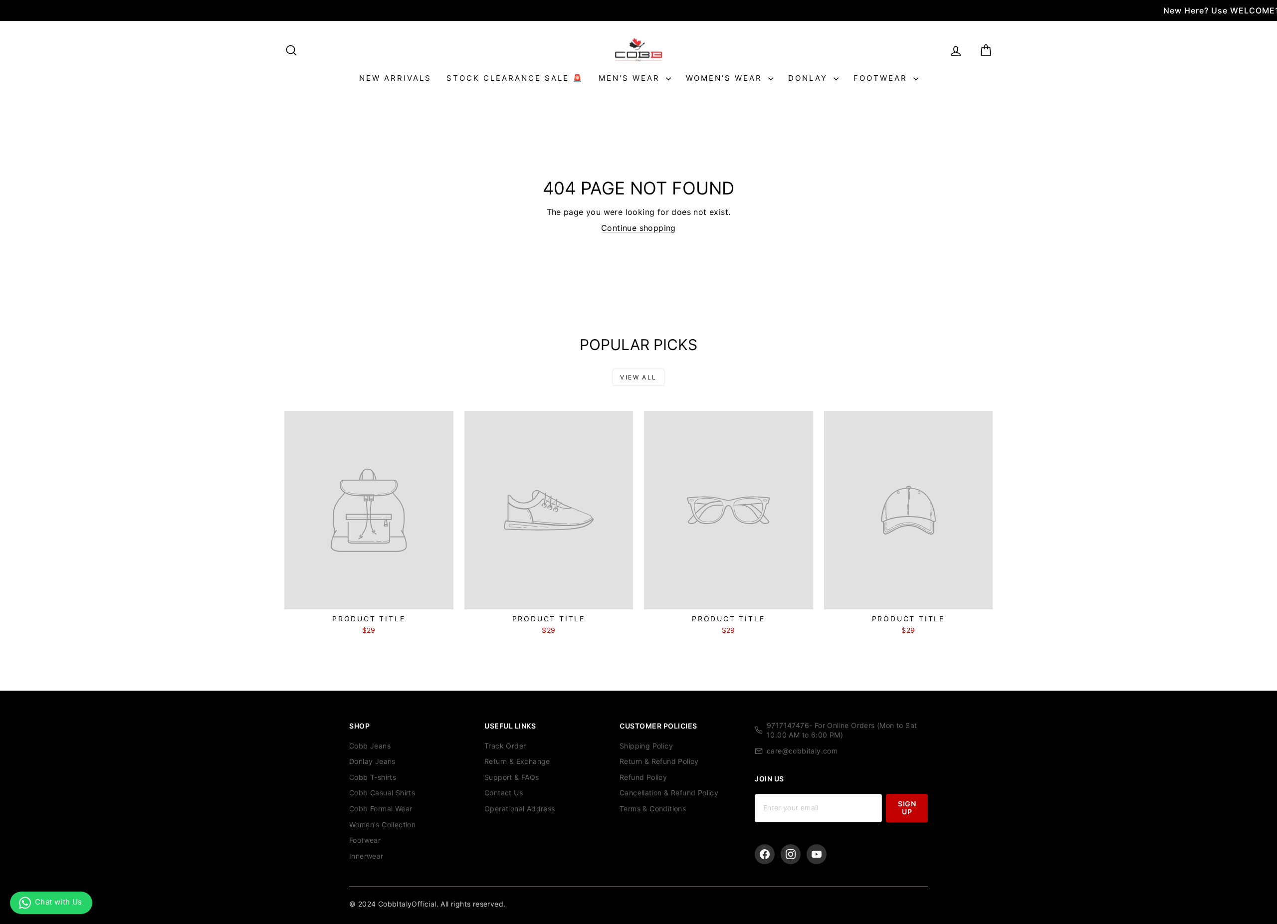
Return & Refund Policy (659, 761)
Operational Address (519, 808)
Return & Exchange (517, 761)
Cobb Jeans (370, 745)
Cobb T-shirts (372, 777)
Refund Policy (643, 777)
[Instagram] (791, 854)
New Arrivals (395, 78)
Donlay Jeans (372, 761)
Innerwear (366, 856)
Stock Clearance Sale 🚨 (515, 78)
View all (638, 377)
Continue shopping (638, 228)
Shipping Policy (646, 745)
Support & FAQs (511, 777)
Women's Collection (382, 824)
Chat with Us (58, 902)
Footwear (882, 78)
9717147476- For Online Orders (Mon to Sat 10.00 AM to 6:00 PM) (842, 730)
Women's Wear (726, 78)
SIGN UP (907, 807)
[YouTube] (817, 854)
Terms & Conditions (653, 808)
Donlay (809, 78)
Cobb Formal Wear (380, 808)
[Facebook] (765, 854)
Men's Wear (631, 78)
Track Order (505, 745)
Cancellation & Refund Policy (669, 792)
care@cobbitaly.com (802, 750)
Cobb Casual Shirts (382, 792)
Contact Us (503, 792)
